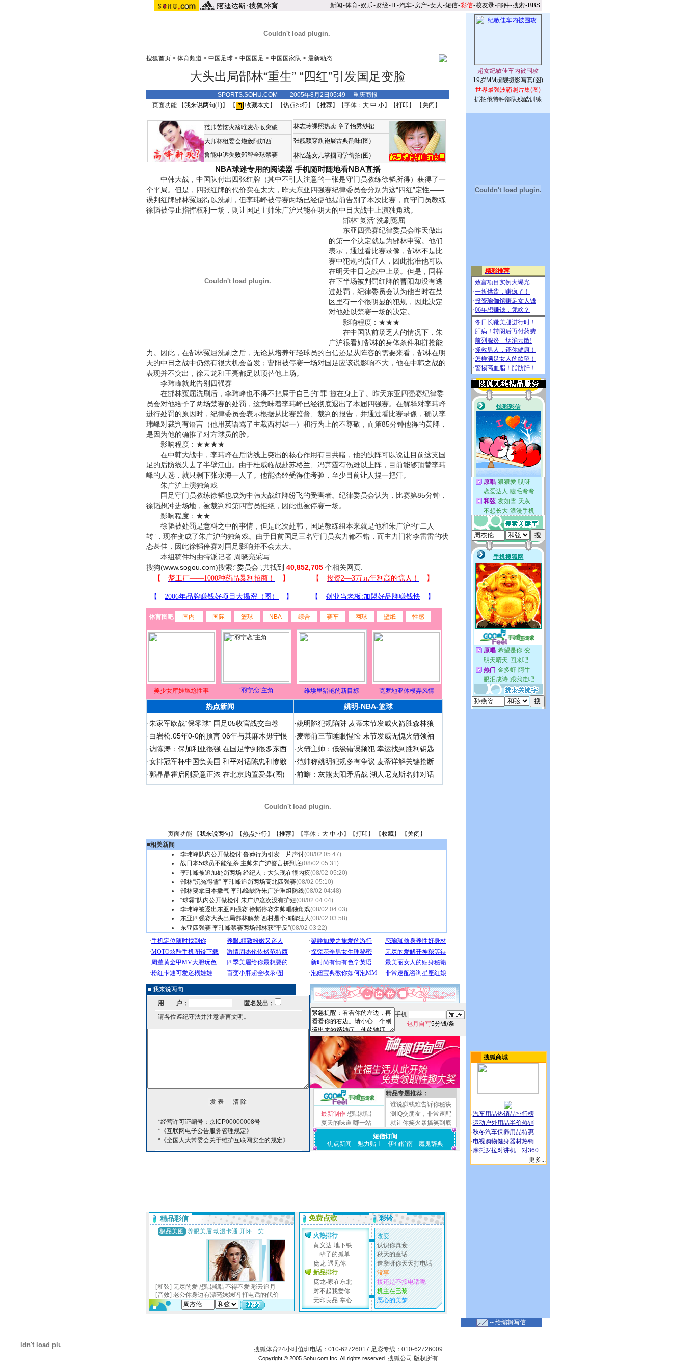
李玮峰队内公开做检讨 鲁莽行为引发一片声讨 (242, 854)
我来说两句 (215, 833)
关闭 (428, 105)
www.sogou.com (189, 567)
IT (393, 5)
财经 (382, 5)
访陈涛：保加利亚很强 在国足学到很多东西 (218, 749)
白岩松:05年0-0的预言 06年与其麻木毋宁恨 (218, 736)
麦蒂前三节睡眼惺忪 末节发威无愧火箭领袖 (365, 736)
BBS (534, 5)
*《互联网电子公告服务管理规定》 (205, 1131)
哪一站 (362, 1122)
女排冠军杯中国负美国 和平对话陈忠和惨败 (218, 761)
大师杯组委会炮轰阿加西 (238, 141)
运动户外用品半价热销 (503, 1122)
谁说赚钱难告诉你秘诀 (420, 1104)
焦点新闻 (339, 1143)
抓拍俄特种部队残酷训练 (508, 99)
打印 (402, 105)
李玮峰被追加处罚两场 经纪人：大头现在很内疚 (245, 872)
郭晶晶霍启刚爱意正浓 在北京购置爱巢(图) (217, 774)
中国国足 (251, 58)
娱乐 (367, 5)
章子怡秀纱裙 (356, 126)
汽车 (405, 5)
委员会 (247, 567)
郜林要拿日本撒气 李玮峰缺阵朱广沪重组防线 (242, 890)
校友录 (485, 5)
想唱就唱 (359, 1113)
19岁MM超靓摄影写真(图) (508, 80)
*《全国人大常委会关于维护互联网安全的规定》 (223, 1140)
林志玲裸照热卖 (314, 126)
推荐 (326, 105)
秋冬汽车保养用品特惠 (503, 1132)
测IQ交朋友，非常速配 (420, 1113)
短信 (451, 5)
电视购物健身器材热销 (503, 1141)
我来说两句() (203, 105)
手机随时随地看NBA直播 (338, 169)
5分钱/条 (430, 1024)
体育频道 (189, 58)
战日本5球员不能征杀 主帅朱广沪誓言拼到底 (241, 863)
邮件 (503, 5)
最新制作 (333, 1113)
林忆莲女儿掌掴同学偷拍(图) (332, 155)
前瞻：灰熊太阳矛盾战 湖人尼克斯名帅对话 (365, 774)
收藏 (388, 833)
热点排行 (295, 105)
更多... (537, 1159)
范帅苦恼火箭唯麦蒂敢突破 (241, 127)
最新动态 (320, 58)
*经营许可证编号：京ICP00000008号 (209, 1121)
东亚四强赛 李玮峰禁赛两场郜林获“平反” (235, 927)
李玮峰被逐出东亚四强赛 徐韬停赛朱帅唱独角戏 (245, 909)
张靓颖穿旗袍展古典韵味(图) (332, 140)
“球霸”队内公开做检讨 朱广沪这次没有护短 (238, 900)
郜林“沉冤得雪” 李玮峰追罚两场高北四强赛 (238, 881)
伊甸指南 (400, 1143)
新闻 (336, 5)
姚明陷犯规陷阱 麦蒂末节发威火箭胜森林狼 (365, 723)
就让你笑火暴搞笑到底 (420, 1122)
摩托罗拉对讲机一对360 (506, 1150)
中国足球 (220, 58)
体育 (351, 5)
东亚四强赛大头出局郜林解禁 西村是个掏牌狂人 (245, 918)
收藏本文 (257, 105)
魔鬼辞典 (431, 1143)
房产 (421, 5)
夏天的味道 (336, 1122)
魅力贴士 (370, 1143)
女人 (436, 5)
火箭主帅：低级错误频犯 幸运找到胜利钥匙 (365, 749)
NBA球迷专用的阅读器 (254, 169)
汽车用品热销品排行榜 (503, 1113)
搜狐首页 (158, 58)
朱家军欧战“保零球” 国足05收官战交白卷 (214, 723)
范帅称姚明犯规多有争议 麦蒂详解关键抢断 (365, 761)
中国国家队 (286, 58)
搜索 (519, 5)
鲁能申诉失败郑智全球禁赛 (241, 155)
